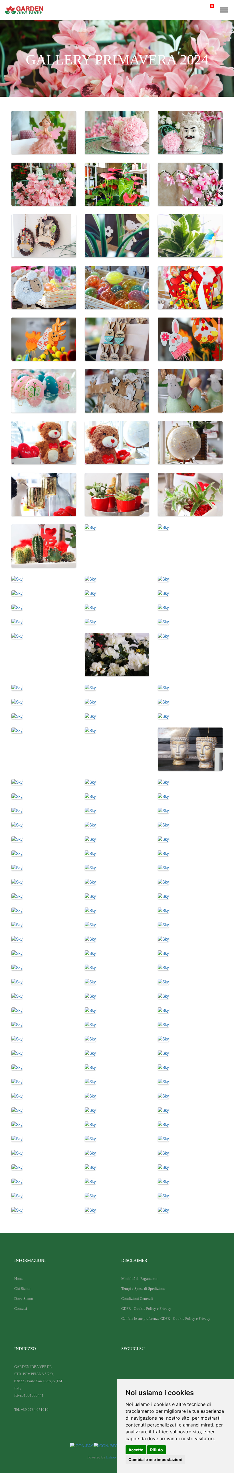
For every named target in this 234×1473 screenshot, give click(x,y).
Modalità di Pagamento (139, 1278)
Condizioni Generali (137, 1298)
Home (18, 1278)
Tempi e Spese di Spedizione (143, 1288)
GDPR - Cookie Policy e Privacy (146, 1308)
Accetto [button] (136, 1449)
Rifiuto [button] (156, 1449)
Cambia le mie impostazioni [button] (155, 1459)
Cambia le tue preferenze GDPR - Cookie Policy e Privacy (165, 1318)
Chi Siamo (22, 1288)
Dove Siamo (23, 1298)
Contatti (20, 1308)
